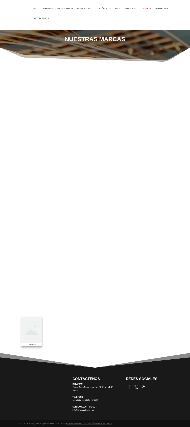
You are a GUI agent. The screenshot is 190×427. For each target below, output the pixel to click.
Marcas (147, 9)
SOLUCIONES (84, 9)
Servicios (130, 9)
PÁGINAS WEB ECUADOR (78, 423)
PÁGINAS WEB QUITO (101, 423)
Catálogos (104, 9)
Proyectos (161, 9)
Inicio (36, 9)
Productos (63, 9)
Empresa (48, 9)
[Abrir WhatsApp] (7, 419)
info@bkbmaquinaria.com (83, 410)
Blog (118, 9)
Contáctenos (41, 18)
